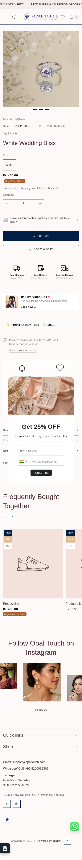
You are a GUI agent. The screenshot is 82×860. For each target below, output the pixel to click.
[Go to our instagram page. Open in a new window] (17, 804)
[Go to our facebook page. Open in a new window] (7, 804)
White (9, 164)
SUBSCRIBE (41, 472)
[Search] (14, 17)
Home (6, 126)
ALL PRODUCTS (24, 126)
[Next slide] (12, 516)
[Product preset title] (33, 563)
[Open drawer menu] (5, 17)
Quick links (13, 735)
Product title (11, 603)
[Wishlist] (63, 17)
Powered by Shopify (49, 840)
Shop (8, 746)
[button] (35, 109)
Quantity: (8, 194)
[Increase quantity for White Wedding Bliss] (40, 203)
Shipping (25, 188)
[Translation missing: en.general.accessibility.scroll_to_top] (67, 841)
